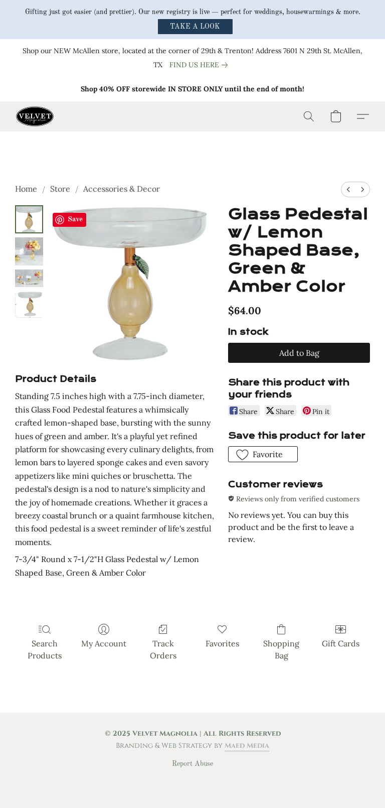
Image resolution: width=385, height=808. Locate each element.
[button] (195, 26)
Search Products (45, 649)
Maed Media (247, 745)
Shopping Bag (281, 649)
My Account (103, 643)
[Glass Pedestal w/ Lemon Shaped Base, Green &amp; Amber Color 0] (29, 219)
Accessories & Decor (121, 189)
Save (75, 219)
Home (26, 189)
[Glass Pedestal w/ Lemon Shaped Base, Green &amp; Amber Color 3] (29, 305)
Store (60, 189)
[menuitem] (348, 189)
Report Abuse (192, 763)
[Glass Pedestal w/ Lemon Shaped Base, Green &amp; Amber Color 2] (29, 278)
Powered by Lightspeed (193, 780)
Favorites (222, 643)
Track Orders (163, 649)
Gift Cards (340, 643)
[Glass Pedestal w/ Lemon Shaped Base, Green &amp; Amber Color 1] (29, 251)
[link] (200, 65)
